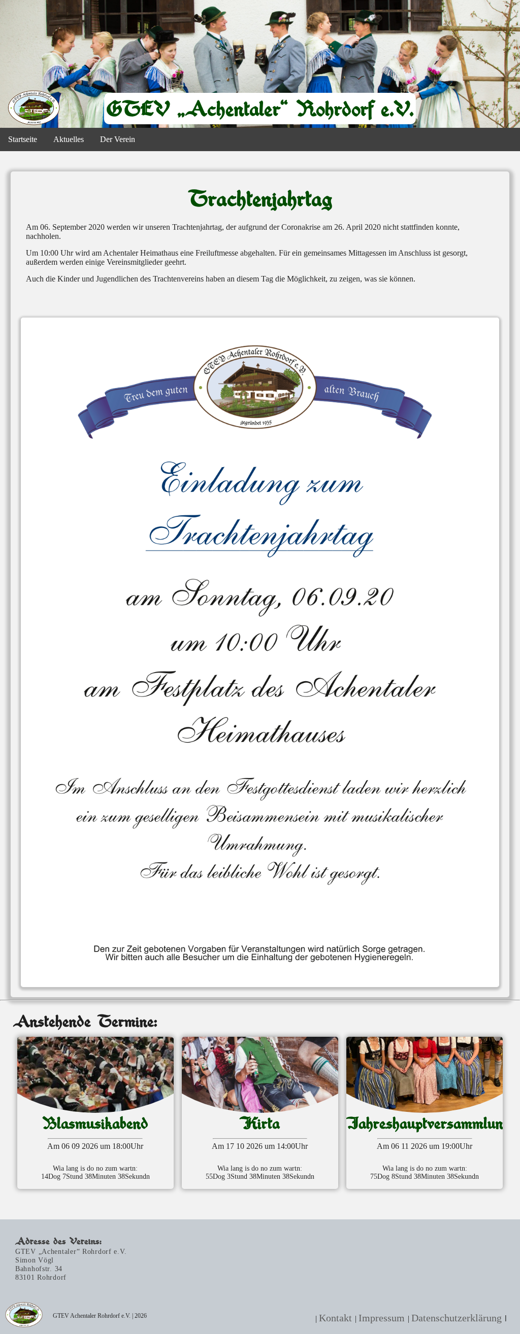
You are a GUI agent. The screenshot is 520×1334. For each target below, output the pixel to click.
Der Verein (117, 139)
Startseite (22, 139)
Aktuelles (68, 139)
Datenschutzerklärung (456, 1317)
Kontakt (335, 1317)
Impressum (382, 1317)
